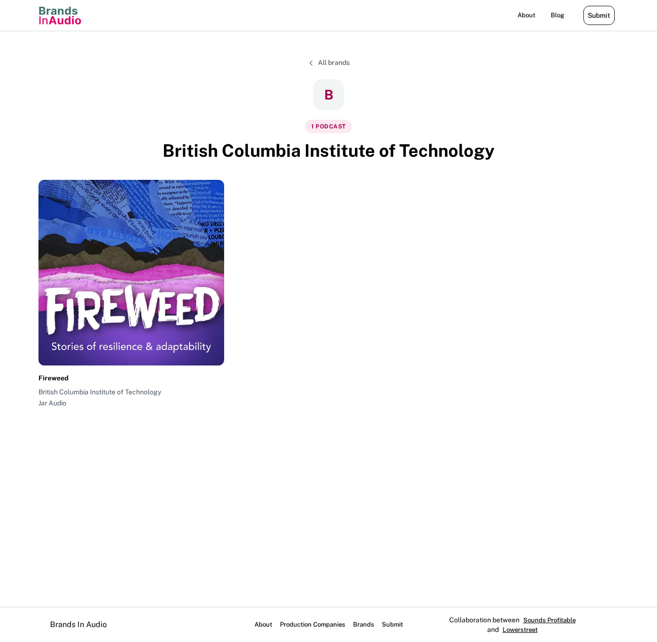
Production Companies (312, 624)
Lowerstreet (520, 629)
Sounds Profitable (549, 620)
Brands (363, 624)
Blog (557, 15)
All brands (334, 62)
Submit (599, 15)
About (526, 15)
